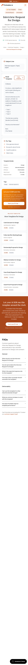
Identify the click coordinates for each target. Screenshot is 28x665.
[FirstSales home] (7, 5)
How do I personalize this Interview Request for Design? (11, 365)
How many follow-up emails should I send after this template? (12, 378)
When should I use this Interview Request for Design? (11, 359)
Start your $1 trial (13, 203)
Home (4, 47)
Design (22, 47)
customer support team (11, 414)
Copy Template (18, 77)
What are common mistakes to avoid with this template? (12, 398)
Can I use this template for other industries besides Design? (11, 392)
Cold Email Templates (13, 47)
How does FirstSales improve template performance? (10, 404)
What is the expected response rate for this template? (12, 372)
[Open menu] (25, 5)
